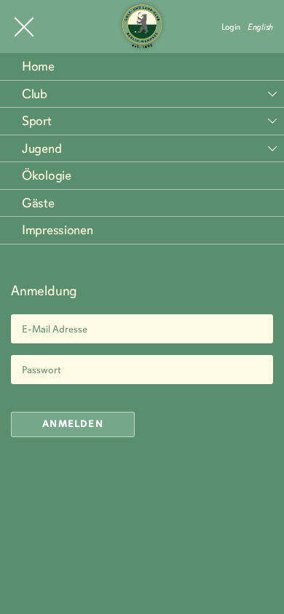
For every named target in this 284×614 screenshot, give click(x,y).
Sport (37, 121)
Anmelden (72, 424)
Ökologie (46, 175)
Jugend (41, 148)
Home (38, 66)
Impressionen (57, 230)
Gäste (38, 203)
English (260, 27)
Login (231, 27)
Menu (24, 27)
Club (34, 94)
